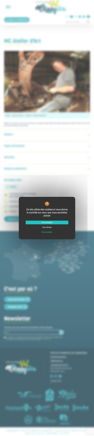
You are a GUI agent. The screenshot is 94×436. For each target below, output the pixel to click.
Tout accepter (47, 222)
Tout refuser (47, 227)
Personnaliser (47, 232)
